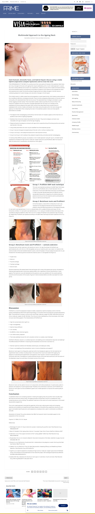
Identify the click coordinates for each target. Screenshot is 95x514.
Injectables (27, 38)
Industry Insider (76, 118)
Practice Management (77, 112)
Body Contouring (45, 38)
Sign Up (43, 13)
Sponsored (74, 115)
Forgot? (78, 49)
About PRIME (5, 1)
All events (73, 84)
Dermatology (75, 94)
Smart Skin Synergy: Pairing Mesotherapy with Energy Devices (13, 501)
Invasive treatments (77, 105)
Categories (21, 13)
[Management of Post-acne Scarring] (60, 493)
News (37, 13)
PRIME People (75, 125)
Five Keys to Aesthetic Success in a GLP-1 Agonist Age (44, 501)
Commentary (75, 132)
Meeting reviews (76, 129)
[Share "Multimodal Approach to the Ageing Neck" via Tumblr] (37, 471)
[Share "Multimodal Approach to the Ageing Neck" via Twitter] (35, 471)
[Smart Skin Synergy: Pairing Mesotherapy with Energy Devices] (13, 493)
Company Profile (76, 122)
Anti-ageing (75, 98)
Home (4, 13)
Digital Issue (12, 13)
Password (73, 43)
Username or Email (76, 39)
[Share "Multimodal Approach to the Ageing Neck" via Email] (46, 471)
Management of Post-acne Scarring (60, 500)
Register (82, 49)
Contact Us (23, 1)
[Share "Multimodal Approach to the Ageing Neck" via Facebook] (32, 471)
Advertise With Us (14, 1)
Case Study (75, 108)
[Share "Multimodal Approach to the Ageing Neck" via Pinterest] (40, 471)
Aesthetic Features (35, 38)
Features (30, 13)
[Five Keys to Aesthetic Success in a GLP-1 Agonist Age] (44, 493)
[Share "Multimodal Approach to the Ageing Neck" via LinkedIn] (43, 471)
